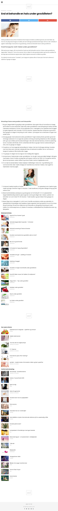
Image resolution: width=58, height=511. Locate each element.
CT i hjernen (13, 349)
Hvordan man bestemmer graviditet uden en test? (23, 235)
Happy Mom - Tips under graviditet (19, 281)
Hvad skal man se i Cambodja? (18, 410)
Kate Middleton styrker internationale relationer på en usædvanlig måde (29, 417)
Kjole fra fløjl (13, 384)
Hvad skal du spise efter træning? (18, 355)
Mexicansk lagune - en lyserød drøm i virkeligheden (23, 437)
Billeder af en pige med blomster (18, 463)
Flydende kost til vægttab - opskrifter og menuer (23, 329)
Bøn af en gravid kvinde (16, 241)
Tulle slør (12, 443)
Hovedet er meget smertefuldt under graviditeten (23, 268)
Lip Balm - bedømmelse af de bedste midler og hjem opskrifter (26, 362)
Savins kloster (13, 476)
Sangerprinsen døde (15, 456)
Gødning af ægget (15, 261)
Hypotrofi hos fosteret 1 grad (17, 215)
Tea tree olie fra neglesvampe (18, 342)
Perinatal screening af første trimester (20, 228)
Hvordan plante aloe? (15, 424)
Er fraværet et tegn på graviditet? (19, 248)
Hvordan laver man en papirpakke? (19, 397)
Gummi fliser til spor (15, 469)
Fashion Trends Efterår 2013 (17, 378)
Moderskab (3, 10)
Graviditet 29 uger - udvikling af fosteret (20, 254)
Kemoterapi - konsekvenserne (18, 371)
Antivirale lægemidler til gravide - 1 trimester (21, 222)
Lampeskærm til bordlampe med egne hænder (22, 430)
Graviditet (9, 10)
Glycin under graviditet (16, 294)
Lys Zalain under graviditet (17, 300)
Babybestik (12, 450)
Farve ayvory (13, 404)
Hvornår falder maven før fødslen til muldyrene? (22, 274)
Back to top (29, 504)
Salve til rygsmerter (15, 391)
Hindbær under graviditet (16, 287)
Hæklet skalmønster (15, 336)
